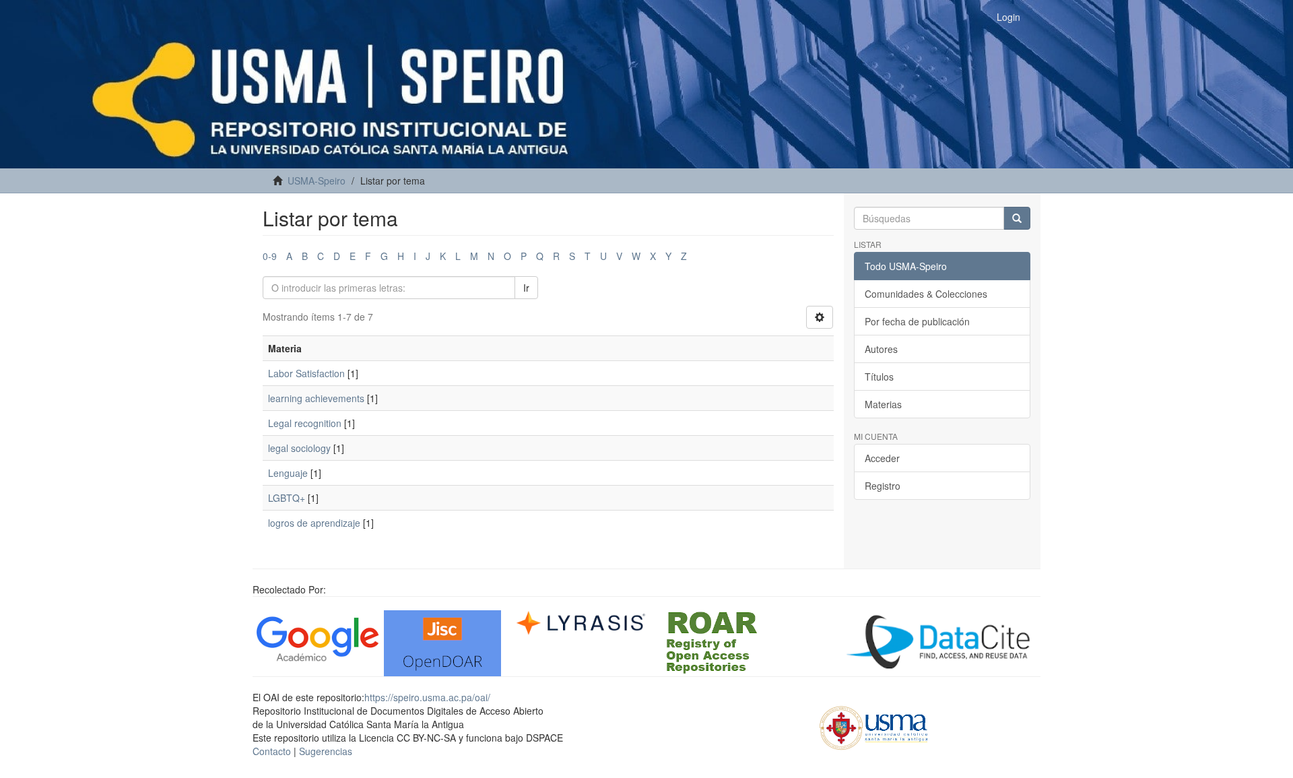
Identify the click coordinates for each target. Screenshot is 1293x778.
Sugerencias (325, 751)
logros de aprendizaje (314, 522)
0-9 (270, 256)
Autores (881, 349)
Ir (526, 287)
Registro (882, 485)
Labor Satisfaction (306, 373)
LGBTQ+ (286, 498)
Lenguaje (288, 473)
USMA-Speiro (316, 180)
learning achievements (316, 398)
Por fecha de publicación (917, 321)
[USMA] (873, 726)
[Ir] (1016, 218)
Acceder (882, 458)
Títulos (879, 376)
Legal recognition (304, 423)
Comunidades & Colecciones (926, 293)
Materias (883, 404)
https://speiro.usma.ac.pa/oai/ (427, 697)
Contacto (272, 751)
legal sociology (299, 448)
